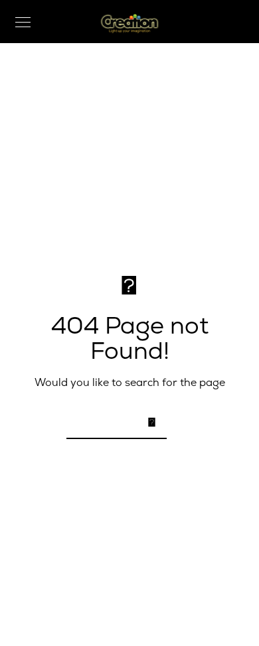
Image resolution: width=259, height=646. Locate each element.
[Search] (148, 421)
